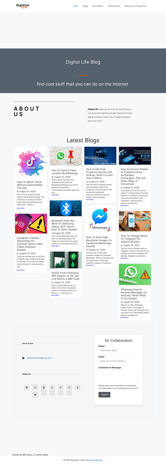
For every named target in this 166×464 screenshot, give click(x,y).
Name (102, 346)
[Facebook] (26, 387)
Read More (21, 208)
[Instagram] (35, 387)
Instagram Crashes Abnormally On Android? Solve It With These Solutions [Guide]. (30, 243)
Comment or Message (110, 367)
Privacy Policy (114, 6)
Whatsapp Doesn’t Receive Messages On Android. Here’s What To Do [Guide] (134, 294)
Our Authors (98, 6)
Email (102, 357)
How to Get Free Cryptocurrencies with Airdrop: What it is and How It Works (99, 173)
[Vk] (69, 387)
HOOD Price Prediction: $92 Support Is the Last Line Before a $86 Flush (66, 275)
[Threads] (60, 387)
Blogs (85, 6)
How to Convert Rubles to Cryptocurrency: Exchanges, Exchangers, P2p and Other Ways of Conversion (134, 176)
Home (75, 6)
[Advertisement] (83, 30)
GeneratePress (96, 460)
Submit (104, 394)
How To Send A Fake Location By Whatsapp (65, 172)
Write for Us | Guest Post (135, 6)
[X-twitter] (52, 387)
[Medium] (35, 394)
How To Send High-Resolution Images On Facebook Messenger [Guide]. (99, 242)
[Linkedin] (43, 387)
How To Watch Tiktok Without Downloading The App (29, 184)
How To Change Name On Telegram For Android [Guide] (134, 238)
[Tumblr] (77, 387)
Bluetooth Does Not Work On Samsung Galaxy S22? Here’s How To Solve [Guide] (64, 225)
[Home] (43, 393)
